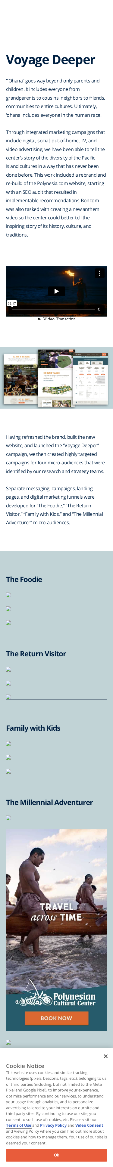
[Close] (105, 1056)
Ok (56, 1155)
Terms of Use (18, 1125)
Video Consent (89, 1125)
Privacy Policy (53, 1125)
